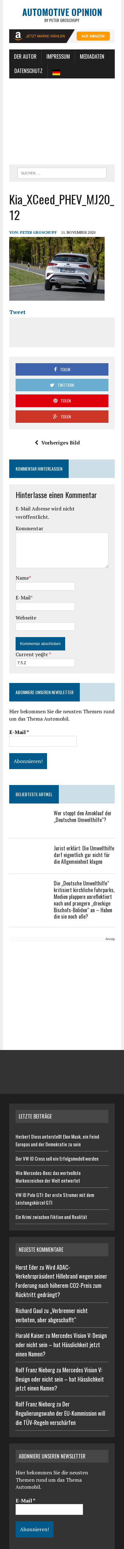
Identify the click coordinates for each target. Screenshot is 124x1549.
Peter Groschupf (38, 232)
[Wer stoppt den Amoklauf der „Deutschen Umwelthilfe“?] (28, 827)
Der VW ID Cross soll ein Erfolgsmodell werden (57, 1158)
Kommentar (29, 528)
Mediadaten (92, 56)
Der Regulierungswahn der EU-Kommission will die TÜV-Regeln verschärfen (60, 1413)
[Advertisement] (62, 121)
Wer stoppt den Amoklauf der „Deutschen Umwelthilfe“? (83, 816)
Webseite (26, 617)
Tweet (17, 312)
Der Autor (25, 56)
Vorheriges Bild (60, 442)
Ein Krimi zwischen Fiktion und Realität (51, 1216)
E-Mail (23, 597)
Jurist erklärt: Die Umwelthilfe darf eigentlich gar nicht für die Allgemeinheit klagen (84, 854)
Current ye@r (33, 654)
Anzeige (111, 939)
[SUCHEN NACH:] (62, 172)
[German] (56, 71)
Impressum (58, 56)
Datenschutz (28, 71)
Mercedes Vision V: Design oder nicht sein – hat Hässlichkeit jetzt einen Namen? (61, 1344)
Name (22, 577)
